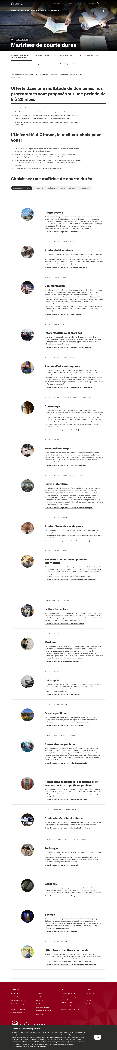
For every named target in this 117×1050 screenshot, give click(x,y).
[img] (17, 4)
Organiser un (68, 1009)
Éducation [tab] (72, 188)
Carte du (66, 1002)
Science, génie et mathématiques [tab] (46, 188)
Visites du (66, 993)
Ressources (18, 1009)
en (97, 10)
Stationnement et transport (69, 998)
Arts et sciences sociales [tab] (21, 188)
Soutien (16, 1013)
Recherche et (43, 1010)
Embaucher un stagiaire (18, 1005)
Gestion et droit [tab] (84, 188)
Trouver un (17, 1000)
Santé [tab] (63, 188)
